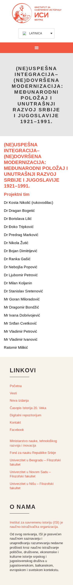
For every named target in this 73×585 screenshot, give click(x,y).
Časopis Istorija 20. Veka (28, 408)
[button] (36, 47)
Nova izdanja (19, 400)
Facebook (17, 430)
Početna (16, 386)
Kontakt (15, 422)
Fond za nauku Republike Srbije (33, 453)
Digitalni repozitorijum (25, 415)
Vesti (13, 393)
